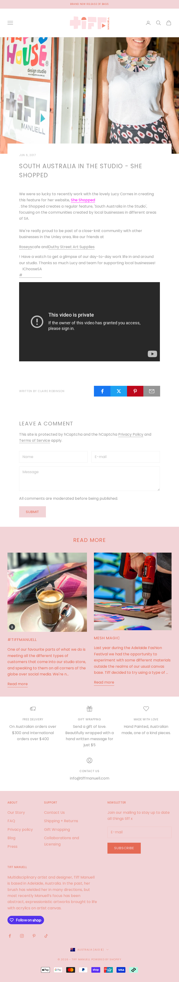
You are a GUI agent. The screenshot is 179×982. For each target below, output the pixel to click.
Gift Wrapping (57, 829)
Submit (32, 511)
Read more (17, 684)
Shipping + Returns (61, 821)
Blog (11, 838)
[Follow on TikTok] (46, 936)
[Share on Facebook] (102, 391)
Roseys (25, 247)
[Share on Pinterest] (135, 391)
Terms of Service (34, 440)
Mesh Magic (107, 638)
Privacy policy (20, 829)
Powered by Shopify (106, 959)
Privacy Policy (130, 434)
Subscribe (124, 847)
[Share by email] (152, 391)
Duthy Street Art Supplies (71, 247)
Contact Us (54, 812)
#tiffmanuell (22, 639)
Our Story (16, 812)
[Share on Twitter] (119, 391)
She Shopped (83, 200)
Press (12, 846)
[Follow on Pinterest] (34, 936)
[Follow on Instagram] (22, 936)
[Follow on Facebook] (9, 936)
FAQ (11, 821)
